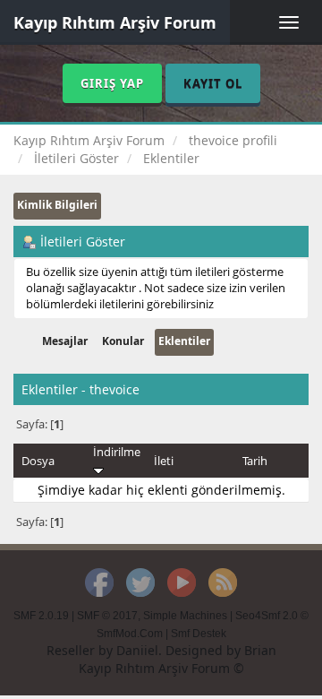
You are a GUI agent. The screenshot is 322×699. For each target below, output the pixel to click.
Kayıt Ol (212, 83)
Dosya (38, 461)
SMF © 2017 (107, 615)
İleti (164, 461)
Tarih (254, 461)
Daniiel (137, 650)
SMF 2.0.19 (41, 615)
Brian (260, 650)
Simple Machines (185, 615)
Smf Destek (198, 633)
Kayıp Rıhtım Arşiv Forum (114, 22)
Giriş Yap (112, 83)
